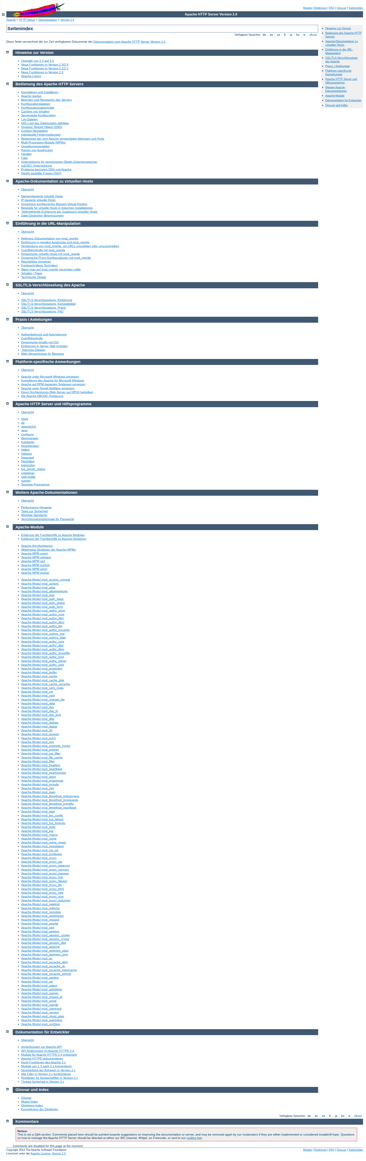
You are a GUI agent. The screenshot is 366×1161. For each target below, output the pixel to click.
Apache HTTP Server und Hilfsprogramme (341, 80)
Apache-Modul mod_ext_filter (41, 753)
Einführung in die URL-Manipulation (339, 51)
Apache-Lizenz (31, 76)
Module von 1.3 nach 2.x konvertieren (46, 1066)
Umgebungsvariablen (35, 146)
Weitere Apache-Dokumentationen (336, 89)
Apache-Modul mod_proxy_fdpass (44, 881)
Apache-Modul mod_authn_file (41, 626)
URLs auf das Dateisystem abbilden (45, 123)
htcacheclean (30, 446)
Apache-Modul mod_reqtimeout (42, 916)
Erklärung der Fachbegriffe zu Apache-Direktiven (53, 538)
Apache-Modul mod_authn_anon (43, 610)
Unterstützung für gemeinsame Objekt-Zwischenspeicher (59, 161)
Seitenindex (356, 8)
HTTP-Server (27, 19)
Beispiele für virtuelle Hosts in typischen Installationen (57, 208)
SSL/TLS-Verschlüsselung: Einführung (46, 300)
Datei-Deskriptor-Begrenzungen (42, 215)
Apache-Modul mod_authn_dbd (42, 618)
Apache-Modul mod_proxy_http (42, 892)
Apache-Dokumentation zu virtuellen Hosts (341, 43)
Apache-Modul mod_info (37, 788)
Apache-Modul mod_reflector (40, 908)
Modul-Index (29, 1101)
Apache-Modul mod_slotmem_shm (44, 954)
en (271, 34)
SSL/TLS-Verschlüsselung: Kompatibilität (48, 303)
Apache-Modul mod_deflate (39, 722)
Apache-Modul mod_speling (40, 977)
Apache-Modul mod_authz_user (42, 664)
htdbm (25, 449)
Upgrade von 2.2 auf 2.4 (37, 60)
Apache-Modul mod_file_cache (42, 757)
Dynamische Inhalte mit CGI (40, 342)
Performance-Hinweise (36, 507)
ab (23, 422)
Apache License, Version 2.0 (48, 1153)
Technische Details (33, 277)
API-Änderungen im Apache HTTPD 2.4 (47, 1051)
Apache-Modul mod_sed (37, 927)
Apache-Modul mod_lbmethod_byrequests (49, 800)
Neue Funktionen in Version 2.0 (42, 72)
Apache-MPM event (34, 553)
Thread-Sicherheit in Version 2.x (42, 1081)
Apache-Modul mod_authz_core (42, 641)
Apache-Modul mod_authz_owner (44, 661)
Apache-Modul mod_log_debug (42, 819)
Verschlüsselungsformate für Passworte (47, 519)
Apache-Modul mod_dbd (37, 719)
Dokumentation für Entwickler (343, 100)
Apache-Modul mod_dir (37, 730)
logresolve (28, 465)
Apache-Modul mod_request (40, 919)
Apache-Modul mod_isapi (38, 792)
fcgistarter (28, 442)
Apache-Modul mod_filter (38, 761)
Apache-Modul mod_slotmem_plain (45, 950)
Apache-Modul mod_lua (37, 831)
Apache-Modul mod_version (40, 1012)
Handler (26, 154)
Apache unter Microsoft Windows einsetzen (50, 376)
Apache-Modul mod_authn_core (42, 614)
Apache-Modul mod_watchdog (41, 1020)
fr (285, 34)
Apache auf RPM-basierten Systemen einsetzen (53, 384)
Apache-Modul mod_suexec (40, 993)
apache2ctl (28, 426)
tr (304, 34)
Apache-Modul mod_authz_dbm (42, 649)
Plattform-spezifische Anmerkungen (338, 72)
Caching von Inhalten (35, 111)
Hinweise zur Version (338, 28)
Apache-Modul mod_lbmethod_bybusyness (50, 796)
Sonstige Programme (35, 484)
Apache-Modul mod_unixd (38, 1000)
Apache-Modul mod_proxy (39, 858)
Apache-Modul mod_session (40, 931)
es (278, 34)
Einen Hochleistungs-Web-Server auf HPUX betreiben (57, 392)
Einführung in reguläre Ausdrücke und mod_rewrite (55, 242)
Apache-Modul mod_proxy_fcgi (42, 877)
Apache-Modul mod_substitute (41, 989)
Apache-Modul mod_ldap (38, 811)
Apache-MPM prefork (35, 565)
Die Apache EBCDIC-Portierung (42, 396)
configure (27, 434)
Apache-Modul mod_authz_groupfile (45, 653)
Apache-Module (334, 95)
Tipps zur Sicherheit (34, 511)
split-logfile (28, 476)
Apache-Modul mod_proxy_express (45, 873)
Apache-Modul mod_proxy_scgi (42, 896)
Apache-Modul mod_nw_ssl (39, 850)
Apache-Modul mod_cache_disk (42, 680)
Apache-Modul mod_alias (38, 587)
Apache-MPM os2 (33, 561)
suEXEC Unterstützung (36, 165)
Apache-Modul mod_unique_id (41, 997)
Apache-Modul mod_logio (38, 827)
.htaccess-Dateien (33, 350)
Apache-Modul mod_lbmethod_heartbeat (48, 807)
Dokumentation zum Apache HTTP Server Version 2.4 (129, 41)
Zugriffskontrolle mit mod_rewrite (43, 250)
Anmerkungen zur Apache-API (41, 1046)
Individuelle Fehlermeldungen (41, 134)
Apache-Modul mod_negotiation (42, 846)
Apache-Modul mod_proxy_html (42, 889)
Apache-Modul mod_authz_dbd (42, 645)
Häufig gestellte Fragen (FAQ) (41, 173)
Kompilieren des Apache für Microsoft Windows (52, 380)
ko (297, 34)
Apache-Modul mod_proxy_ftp (41, 885)
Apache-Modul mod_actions (40, 583)
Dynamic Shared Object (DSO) (41, 127)
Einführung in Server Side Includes (44, 346)
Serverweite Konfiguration (38, 115)
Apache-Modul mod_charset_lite (43, 699)
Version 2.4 (67, 19)
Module (307, 8)
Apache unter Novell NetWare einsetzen (48, 388)
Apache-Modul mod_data (38, 703)
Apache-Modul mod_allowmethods (44, 591)
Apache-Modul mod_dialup (39, 726)
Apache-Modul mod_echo (38, 738)
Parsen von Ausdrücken (37, 150)
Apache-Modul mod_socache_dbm (44, 962)
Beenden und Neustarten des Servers (46, 99)
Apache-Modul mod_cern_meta (42, 688)
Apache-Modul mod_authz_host (42, 657)
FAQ (331, 8)
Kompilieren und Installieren (39, 92)
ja (291, 34)
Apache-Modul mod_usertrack (41, 1008)
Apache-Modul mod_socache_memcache (49, 970)
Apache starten (31, 96)
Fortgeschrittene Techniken (39, 265)
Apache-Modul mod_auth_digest (43, 603)
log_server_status (33, 469)
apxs (24, 430)
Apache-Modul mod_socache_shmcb (46, 973)
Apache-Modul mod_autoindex (41, 668)
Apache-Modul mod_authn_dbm (42, 622)
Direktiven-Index (32, 1105)
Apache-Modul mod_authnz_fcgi (43, 633)
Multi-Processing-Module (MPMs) (43, 142)
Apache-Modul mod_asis (37, 595)
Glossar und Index (336, 105)
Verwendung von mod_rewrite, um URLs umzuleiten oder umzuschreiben (70, 246)
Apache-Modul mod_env (37, 742)
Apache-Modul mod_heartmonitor (43, 772)
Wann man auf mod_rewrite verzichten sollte (51, 269)
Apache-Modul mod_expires (40, 749)
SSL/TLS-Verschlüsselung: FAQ (42, 311)
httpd (24, 419)
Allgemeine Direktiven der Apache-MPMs (48, 549)
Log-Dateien (29, 119)
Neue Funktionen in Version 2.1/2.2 (44, 68)
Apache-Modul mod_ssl (37, 981)
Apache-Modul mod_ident (38, 776)
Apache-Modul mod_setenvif (40, 947)
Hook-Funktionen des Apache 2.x (43, 1062)
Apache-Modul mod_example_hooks (45, 745)
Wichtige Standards (34, 515)
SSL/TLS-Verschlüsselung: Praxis (43, 307)
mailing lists (194, 1138)
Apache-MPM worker (35, 572)
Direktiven (320, 8)
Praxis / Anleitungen (337, 66)
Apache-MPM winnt (34, 569)
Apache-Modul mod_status (39, 985)
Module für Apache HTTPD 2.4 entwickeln (49, 1054)
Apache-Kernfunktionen (37, 545)
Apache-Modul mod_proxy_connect (45, 869)
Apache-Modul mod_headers (40, 765)
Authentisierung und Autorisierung (44, 334)
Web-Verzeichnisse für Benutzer (42, 353)
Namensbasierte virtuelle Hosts (42, 196)
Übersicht (27, 189)
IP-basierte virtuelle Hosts (38, 200)
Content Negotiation (34, 130)
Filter (24, 158)
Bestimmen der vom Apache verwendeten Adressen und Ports (62, 138)
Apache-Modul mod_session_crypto (45, 939)
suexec (26, 480)
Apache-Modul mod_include (40, 784)
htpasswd (27, 457)
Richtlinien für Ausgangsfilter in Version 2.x (49, 1077)
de (264, 34)
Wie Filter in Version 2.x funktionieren (46, 1074)
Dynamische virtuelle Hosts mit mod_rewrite (50, 254)
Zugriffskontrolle (32, 338)
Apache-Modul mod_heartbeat (41, 769)
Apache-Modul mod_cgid (38, 695)
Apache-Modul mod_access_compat (45, 579)
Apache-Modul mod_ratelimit (40, 904)
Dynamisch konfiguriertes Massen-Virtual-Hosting (54, 204)
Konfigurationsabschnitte (37, 107)
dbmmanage (29, 438)
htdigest (26, 453)
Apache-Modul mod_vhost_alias (42, 1016)
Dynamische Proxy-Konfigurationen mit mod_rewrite (56, 257)
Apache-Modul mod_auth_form (42, 606)
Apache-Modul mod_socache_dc (43, 966)
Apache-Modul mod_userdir (39, 1004)
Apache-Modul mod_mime (39, 838)
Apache (11, 19)
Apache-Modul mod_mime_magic (43, 842)
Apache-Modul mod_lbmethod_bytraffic (47, 803)
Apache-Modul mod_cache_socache (45, 684)
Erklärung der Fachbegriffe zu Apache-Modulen (53, 535)
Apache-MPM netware (36, 557)
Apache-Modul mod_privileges (41, 854)
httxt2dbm (28, 461)
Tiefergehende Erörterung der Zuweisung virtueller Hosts (59, 211)
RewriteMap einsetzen (36, 261)
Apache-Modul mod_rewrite (39, 923)
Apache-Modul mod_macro (39, 834)
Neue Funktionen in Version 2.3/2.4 (44, 64)
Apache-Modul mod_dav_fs (39, 711)
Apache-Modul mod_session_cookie (45, 935)
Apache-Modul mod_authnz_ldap (43, 637)
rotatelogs (28, 473)
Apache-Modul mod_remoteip (41, 912)
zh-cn (313, 34)
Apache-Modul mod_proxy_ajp (41, 861)
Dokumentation (48, 19)
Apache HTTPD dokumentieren (42, 1058)
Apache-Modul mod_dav (37, 707)
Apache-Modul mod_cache (39, 676)
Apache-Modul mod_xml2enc (40, 1024)
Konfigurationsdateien (35, 104)
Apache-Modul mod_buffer (39, 672)
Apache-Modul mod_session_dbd (43, 942)
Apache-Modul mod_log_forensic (43, 823)
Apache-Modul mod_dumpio (40, 734)
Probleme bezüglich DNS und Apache (46, 169)
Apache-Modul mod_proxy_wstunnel (45, 900)
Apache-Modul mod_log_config (42, 815)
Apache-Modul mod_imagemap (42, 780)
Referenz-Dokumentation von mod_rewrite (49, 238)
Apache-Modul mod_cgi (37, 691)
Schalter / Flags (31, 273)
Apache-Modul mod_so (36, 958)
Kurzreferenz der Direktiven (39, 1109)
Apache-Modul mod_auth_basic (42, 599)
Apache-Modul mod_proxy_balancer (45, 865)
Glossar (341, 8)
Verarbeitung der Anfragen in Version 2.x (48, 1070)
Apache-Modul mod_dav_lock (41, 714)
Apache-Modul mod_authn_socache (45, 630)
